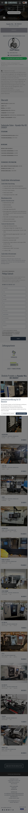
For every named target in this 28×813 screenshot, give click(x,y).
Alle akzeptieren (21, 413)
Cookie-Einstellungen (8, 413)
